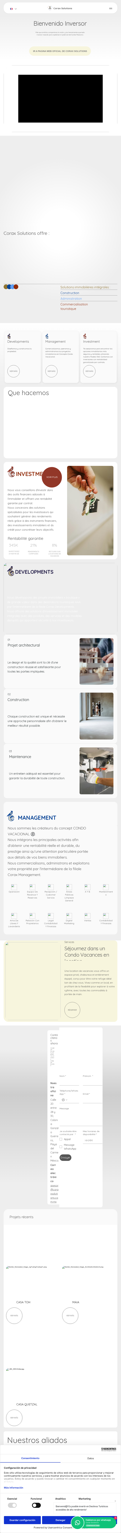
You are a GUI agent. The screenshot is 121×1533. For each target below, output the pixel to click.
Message (64, 1108)
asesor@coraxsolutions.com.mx (54, 1193)
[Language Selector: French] (13, 9)
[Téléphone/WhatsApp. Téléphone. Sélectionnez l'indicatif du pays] (64, 1100)
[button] (112, 128)
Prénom (88, 1076)
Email (86, 1093)
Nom (63, 1076)
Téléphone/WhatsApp (69, 1092)
